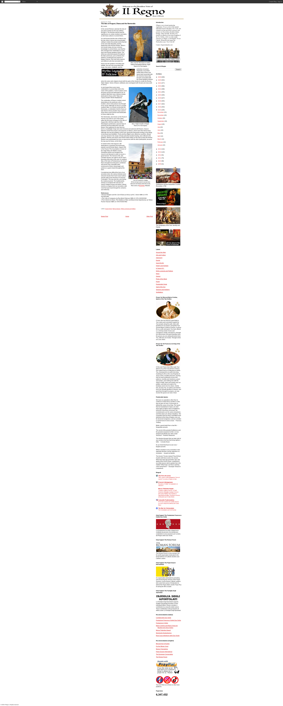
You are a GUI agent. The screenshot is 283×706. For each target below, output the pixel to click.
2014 (159, 149)
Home (127, 216)
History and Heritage (162, 266)
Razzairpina (141, 185)
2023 (159, 86)
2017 (159, 104)
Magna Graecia (116, 208)
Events (158, 260)
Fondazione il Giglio (162, 623)
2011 (159, 158)
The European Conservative (164, 654)
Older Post (149, 216)
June (159, 130)
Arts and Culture (161, 255)
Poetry (158, 281)
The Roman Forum (161, 657)
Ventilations (159, 292)
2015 (159, 110)
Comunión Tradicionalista (166, 500)
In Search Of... (160, 268)
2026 (159, 77)
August (160, 124)
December (161, 112)
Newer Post (104, 216)
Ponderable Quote (161, 284)
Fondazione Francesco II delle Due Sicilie (168, 620)
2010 (159, 161)
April (159, 136)
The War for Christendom (166, 508)
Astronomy (159, 258)
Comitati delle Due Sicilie (163, 618)
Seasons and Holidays (163, 289)
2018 (159, 101)
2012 (159, 155)
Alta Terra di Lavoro (164, 476)
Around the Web (161, 252)
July (159, 127)
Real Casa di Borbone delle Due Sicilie (168, 635)
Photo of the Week (161, 279)
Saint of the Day (160, 287)
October (160, 118)
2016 (159, 107)
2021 (159, 92)
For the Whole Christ (162, 646)
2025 (159, 80)
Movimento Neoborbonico (164, 633)
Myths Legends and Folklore (128, 208)
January (160, 145)
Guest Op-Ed (108, 208)
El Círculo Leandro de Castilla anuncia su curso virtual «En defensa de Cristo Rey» (168, 503)
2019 (159, 98)
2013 (159, 152)
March (160, 139)
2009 (159, 164)
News (157, 273)
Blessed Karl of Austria (162, 644)
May (159, 133)
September (161, 121)
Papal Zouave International (164, 651)
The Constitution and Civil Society (167, 510)
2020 (159, 95)
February (160, 142)
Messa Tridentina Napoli (165, 488)
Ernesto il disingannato (165, 482)
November (161, 115)
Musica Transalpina (162, 649)
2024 (159, 83)
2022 (159, 89)
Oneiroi (158, 276)
